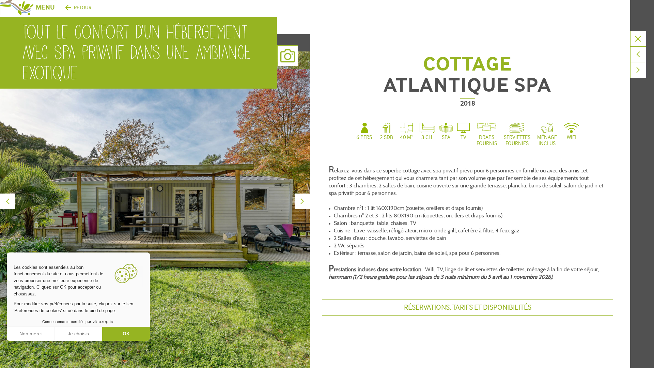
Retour (82, 8)
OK (126, 333)
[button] (10, 360)
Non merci (30, 333)
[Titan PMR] (638, 54)
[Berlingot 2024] (638, 70)
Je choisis (78, 333)
